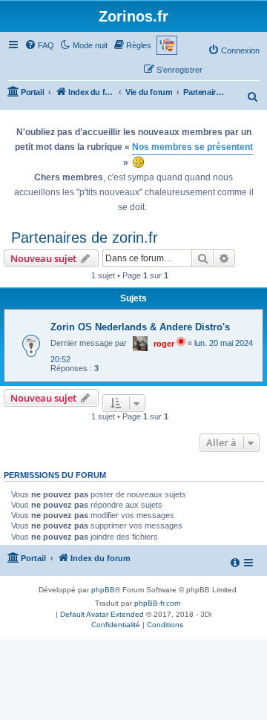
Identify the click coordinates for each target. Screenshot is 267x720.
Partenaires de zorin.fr (84, 237)
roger (164, 343)
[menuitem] (39, 45)
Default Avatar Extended (102, 614)
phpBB (103, 590)
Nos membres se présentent (192, 147)
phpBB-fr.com (157, 603)
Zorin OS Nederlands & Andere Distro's (140, 327)
